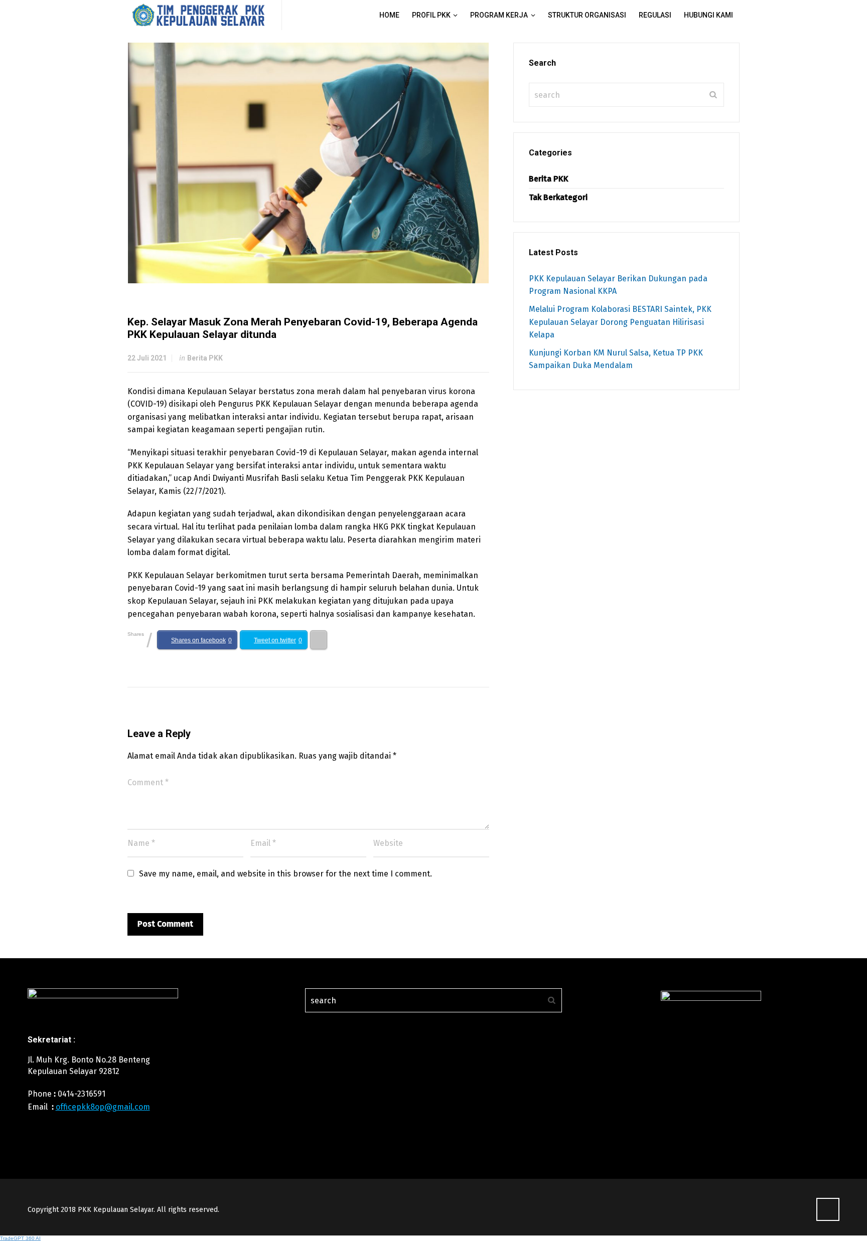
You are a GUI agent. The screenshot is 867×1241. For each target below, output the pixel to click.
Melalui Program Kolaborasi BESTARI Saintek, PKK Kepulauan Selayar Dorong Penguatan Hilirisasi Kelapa (620, 321)
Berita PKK (205, 358)
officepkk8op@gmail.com (103, 1107)
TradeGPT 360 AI (20, 1238)
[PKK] (198, 15)
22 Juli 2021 (147, 358)
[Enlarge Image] (308, 163)
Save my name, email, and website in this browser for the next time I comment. (285, 873)
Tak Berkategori (558, 197)
